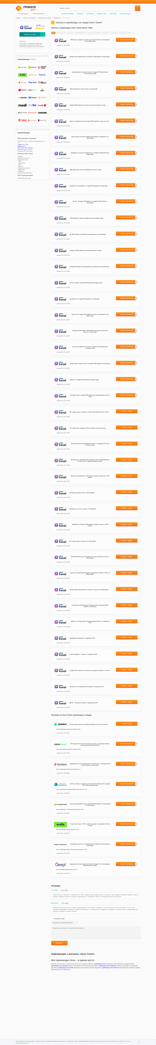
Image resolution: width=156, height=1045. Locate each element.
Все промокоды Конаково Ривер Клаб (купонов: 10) (72, 789)
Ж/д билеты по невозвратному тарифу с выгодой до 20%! (87, 686)
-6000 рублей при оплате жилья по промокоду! (83, 89)
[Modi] (22, 105)
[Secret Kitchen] (22, 113)
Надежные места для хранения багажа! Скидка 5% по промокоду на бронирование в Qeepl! (90, 864)
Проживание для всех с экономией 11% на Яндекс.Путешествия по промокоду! (90, 844)
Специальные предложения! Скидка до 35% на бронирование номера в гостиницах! (90, 605)
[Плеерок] (42, 75)
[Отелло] (22, 75)
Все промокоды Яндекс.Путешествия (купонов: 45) (72, 849)
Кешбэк (114, 33)
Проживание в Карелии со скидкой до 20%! (82, 638)
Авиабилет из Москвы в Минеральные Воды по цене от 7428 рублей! (90, 525)
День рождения (125, 33)
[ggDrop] (42, 97)
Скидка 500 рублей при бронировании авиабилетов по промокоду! (89, 266)
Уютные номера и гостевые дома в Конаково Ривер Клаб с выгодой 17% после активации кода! (90, 784)
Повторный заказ (94, 33)
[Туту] (32, 105)
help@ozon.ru (22, 146)
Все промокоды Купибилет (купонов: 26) (68, 749)
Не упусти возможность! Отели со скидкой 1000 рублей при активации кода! (90, 347)
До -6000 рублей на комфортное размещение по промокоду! (88, 234)
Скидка (70, 33)
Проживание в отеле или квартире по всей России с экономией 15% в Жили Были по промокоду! (90, 764)
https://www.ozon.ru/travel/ (25, 148)
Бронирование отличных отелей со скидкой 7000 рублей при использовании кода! (90, 72)
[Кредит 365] (42, 105)
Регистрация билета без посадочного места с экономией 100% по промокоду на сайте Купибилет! (90, 744)
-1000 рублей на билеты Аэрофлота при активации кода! (86, 218)
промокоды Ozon (100, 964)
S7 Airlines (90, 14)
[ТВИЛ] (22, 120)
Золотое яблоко (67, 14)
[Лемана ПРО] (42, 90)
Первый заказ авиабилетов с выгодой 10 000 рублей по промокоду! (90, 56)
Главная (18, 18)
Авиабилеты (57, 18)
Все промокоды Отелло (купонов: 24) (68, 829)
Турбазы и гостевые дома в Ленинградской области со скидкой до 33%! (90, 622)
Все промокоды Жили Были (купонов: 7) (68, 769)
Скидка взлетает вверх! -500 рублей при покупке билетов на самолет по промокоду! (90, 331)
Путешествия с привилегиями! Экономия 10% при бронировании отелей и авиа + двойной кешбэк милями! (90, 460)
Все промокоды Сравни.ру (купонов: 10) (68, 729)
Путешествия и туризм (44, 18)
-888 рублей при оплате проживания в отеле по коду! (85, 169)
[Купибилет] (32, 90)
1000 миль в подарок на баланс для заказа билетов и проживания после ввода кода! (90, 40)
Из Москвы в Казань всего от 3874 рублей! (82, 492)
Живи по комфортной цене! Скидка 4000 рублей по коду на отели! (89, 121)
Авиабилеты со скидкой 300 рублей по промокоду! (84, 299)
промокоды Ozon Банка (59, 965)
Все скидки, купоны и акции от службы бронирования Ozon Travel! (89, 412)
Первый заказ (80, 33)
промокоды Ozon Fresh (65, 967)
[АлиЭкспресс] (32, 75)
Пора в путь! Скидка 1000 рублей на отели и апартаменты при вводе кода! (90, 315)
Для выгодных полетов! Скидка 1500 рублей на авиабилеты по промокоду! (90, 137)
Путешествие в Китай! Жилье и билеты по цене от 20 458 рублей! (89, 589)
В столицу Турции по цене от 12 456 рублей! (83, 541)
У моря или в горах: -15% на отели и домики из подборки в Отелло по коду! (90, 824)
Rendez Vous (101, 14)
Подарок (106, 33)
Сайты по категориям (29, 18)
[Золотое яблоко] (22, 67)
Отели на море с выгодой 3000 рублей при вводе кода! (86, 282)
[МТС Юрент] (22, 90)
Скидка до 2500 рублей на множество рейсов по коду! (86, 250)
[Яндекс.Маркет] (42, 82)
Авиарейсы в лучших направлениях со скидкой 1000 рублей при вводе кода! (90, 153)
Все (53, 33)
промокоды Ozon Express (107, 965)
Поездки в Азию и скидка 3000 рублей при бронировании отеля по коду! (90, 395)
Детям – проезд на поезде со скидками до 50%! (84, 702)
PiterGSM (113, 14)
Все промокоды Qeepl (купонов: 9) (67, 869)
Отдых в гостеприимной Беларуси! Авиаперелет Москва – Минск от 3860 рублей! (90, 573)
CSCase (80, 14)
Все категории (23, 14)
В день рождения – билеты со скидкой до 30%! (83, 654)
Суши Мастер (125, 14)
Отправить (59, 943)
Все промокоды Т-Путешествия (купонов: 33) (70, 809)
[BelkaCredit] (22, 82)
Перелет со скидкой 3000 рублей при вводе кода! (84, 379)
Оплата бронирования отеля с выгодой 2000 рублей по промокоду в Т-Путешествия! (90, 804)
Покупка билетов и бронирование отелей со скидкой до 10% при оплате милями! (90, 444)
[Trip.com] (32, 82)
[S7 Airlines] (32, 67)
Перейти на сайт (29, 34)
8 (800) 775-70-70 (23, 144)
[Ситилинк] (32, 120)
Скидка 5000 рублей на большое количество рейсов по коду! (88, 105)
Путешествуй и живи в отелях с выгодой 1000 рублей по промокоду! (90, 363)
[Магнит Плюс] (42, 67)
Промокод (61, 33)
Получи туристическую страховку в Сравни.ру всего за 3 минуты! (89, 724)
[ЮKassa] (32, 97)
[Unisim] (42, 113)
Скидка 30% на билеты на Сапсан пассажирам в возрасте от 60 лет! (90, 670)
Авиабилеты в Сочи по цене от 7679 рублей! (83, 509)
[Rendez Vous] (42, 120)
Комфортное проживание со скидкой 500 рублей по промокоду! (88, 186)
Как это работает (38, 14)
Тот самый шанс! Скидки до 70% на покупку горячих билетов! (88, 428)
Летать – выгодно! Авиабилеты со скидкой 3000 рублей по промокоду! (90, 202)
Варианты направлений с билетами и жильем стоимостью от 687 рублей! (90, 476)
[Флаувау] (32, 113)
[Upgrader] (22, 97)
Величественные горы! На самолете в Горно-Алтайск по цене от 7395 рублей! (90, 557)
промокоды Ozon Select (110, 967)
